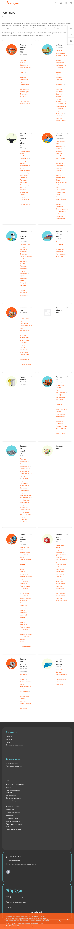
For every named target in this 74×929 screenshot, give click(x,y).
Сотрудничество (13, 759)
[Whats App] (8, 872)
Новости (8, 742)
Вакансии (9, 736)
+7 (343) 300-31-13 (15, 857)
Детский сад (10, 804)
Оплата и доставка (12, 763)
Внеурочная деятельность (14, 798)
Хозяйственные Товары (23, 379)
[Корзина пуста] (71, 3)
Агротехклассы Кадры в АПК (15, 784)
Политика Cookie (12, 925)
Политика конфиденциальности (16, 902)
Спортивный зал (11, 795)
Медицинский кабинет (59, 537)
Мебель (59, 45)
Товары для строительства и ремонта (23, 664)
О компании (11, 732)
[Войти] (66, 3)
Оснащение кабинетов (13, 818)
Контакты (9, 739)
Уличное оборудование (59, 233)
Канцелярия (9, 815)
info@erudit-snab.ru (14, 860)
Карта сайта (10, 907)
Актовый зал (10, 809)
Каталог (9, 780)
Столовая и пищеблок (13, 812)
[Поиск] (61, 3)
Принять (62, 921)
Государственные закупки (14, 766)
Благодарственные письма (14, 745)
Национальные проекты (59, 661)
